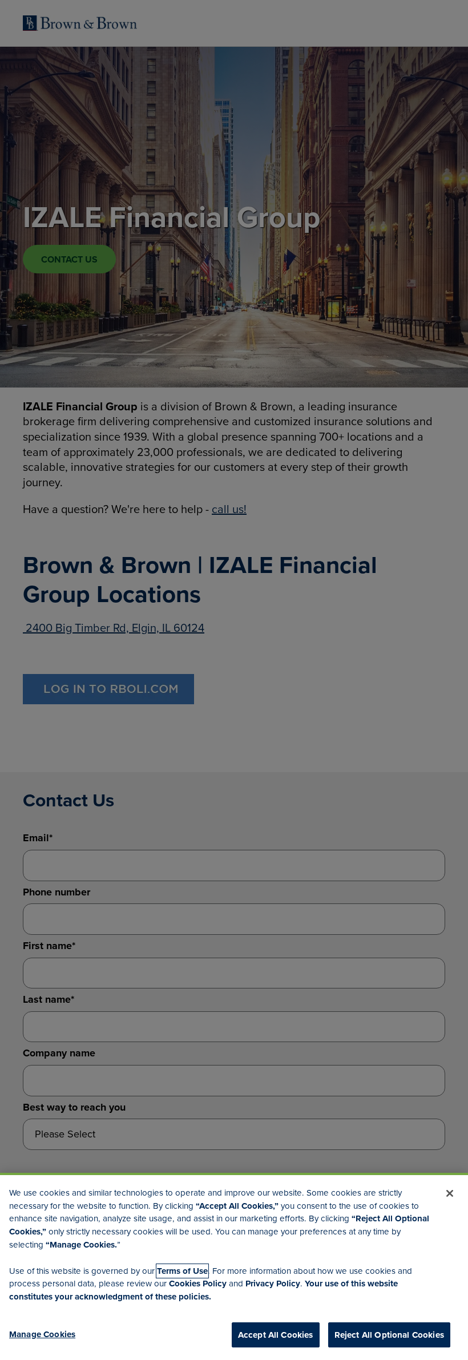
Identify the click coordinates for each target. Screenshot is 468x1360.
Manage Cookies (42, 1334)
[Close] (449, 1193)
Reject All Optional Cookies (389, 1335)
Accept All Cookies (275, 1335)
